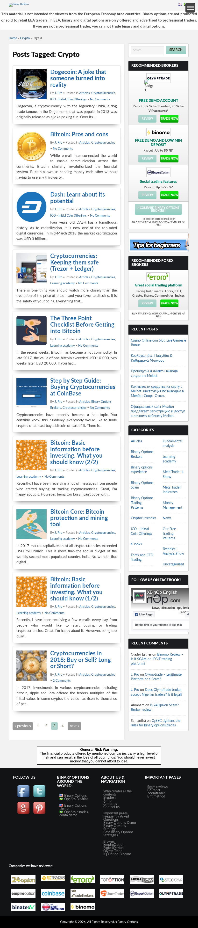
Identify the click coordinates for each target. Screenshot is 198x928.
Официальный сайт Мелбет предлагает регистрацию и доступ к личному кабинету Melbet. (158, 411)
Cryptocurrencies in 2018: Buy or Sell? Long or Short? (80, 660)
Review (147, 118)
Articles (84, 93)
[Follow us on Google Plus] (23, 813)
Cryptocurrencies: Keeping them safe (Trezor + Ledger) (74, 262)
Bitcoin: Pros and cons (79, 135)
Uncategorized (173, 564)
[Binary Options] (19, 4)
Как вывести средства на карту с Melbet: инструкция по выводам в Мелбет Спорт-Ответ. (157, 391)
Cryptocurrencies (103, 93)
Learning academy (62, 283)
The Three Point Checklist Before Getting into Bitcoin (82, 325)
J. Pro (58, 93)
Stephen (109, 797)
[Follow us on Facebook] (23, 796)
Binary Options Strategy (114, 827)
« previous (23, 726)
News (167, 518)
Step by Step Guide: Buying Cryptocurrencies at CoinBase (82, 387)
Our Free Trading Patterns (169, 533)
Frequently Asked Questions (116, 818)
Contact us (111, 807)
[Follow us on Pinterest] (39, 813)
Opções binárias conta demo (73, 814)
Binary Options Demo (73, 807)
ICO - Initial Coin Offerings (68, 99)
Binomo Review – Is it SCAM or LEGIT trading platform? (157, 659)
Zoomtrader (156, 793)
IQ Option (111, 854)
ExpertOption (113, 848)
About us (110, 804)
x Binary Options (126, 922)
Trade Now (169, 118)
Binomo (125, 854)
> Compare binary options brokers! (158, 209)
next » (74, 726)
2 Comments (62, 680)
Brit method (156, 796)
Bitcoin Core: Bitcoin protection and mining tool (79, 518)
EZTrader (153, 790)
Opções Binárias (75, 799)
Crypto (25, 38)
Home (13, 38)
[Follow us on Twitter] (39, 796)
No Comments (100, 99)
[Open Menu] (190, 8)
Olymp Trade (112, 851)
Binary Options (75, 795)
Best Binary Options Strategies (118, 834)
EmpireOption (113, 845)
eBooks (136, 544)
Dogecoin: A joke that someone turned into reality (78, 78)
